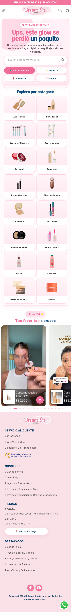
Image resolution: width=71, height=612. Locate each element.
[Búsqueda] (63, 59)
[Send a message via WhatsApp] (64, 605)
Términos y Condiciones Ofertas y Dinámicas (31, 495)
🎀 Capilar (51, 78)
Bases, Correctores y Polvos (21, 558)
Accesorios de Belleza (18, 564)
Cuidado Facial (13, 547)
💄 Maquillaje (19, 78)
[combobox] (35, 60)
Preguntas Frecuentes (18, 483)
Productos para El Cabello (20, 552)
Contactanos (12, 436)
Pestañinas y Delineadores (20, 570)
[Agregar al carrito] (40, 400)
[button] (10, 408)
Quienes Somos (14, 471)
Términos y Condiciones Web (21, 489)
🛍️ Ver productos (19, 70)
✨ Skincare (51, 70)
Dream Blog (11, 477)
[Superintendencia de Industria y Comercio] (35, 456)
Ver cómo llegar (26, 531)
